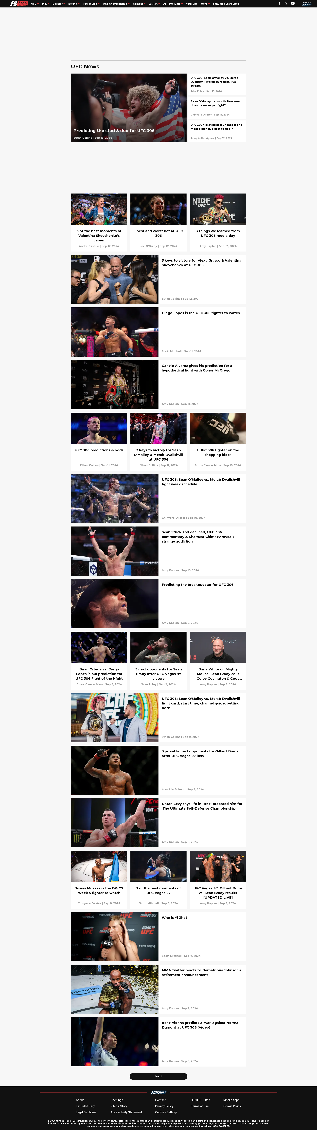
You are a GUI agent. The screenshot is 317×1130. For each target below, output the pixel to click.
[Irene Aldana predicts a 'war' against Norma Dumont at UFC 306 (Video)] (158, 1041)
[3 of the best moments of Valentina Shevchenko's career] (99, 223)
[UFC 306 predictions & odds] (99, 442)
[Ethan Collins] (82, 138)
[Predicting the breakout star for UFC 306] (158, 603)
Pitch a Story (119, 1106)
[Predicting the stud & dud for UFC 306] (129, 108)
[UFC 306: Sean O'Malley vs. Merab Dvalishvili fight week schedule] (158, 498)
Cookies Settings (166, 1112)
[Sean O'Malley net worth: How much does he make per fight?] (217, 107)
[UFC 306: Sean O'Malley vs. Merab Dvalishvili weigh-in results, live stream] (217, 84)
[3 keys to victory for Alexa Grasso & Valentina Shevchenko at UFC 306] (158, 279)
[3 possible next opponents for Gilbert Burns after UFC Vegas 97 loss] (158, 770)
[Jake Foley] (197, 91)
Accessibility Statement (126, 1112)
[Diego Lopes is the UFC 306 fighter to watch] (158, 332)
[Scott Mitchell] (172, 351)
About (80, 1100)
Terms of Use (200, 1106)
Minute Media (63, 1121)
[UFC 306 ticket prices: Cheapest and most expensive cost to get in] (217, 131)
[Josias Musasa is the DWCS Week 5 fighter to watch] (99, 880)
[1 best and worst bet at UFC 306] (158, 223)
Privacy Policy (164, 1106)
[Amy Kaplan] (207, 246)
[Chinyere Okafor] (201, 114)
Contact (160, 1100)
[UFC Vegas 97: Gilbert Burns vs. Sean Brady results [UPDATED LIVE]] (218, 880)
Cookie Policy (232, 1106)
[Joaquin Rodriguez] (202, 138)
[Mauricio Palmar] (173, 790)
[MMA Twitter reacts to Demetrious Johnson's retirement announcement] (158, 989)
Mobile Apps (231, 1100)
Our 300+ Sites (200, 1100)
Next (158, 1076)
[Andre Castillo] (89, 246)
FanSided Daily (85, 1106)
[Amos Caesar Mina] (208, 465)
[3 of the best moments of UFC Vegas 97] (158, 880)
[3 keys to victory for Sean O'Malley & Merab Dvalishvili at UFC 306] (158, 442)
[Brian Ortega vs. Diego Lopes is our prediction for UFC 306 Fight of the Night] (99, 661)
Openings (117, 1100)
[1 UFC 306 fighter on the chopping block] (218, 442)
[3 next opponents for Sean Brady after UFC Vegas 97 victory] (158, 661)
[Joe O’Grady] (148, 246)
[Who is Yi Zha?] (158, 936)
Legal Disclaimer (86, 1112)
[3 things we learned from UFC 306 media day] (218, 223)
